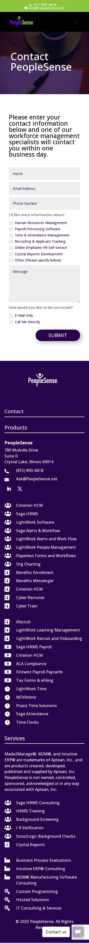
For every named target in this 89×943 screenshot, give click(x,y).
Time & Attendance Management (42, 235)
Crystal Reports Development (39, 254)
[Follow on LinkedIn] (8, 488)
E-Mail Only (24, 315)
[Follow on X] (19, 488)
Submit (57, 335)
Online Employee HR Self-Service (41, 247)
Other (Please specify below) (38, 260)
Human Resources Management (41, 222)
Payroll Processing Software (37, 229)
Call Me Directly (27, 321)
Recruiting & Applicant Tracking (40, 241)
